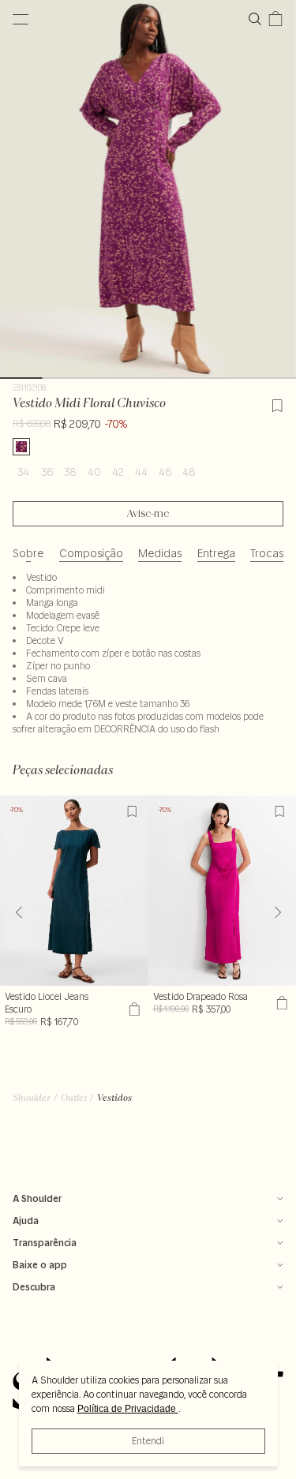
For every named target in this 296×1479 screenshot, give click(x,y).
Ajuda (26, 1220)
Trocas (266, 553)
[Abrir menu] (20, 19)
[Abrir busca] (258, 19)
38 (70, 472)
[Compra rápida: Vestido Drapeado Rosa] (279, 1003)
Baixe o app (40, 1265)
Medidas (160, 553)
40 (94, 472)
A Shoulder (37, 1198)
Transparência (45, 1243)
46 (165, 472)
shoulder (32, 1097)
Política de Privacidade (127, 1408)
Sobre (28, 553)
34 (23, 472)
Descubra (34, 1287)
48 (189, 472)
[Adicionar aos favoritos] (277, 403)
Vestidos (114, 1097)
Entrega (216, 553)
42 (118, 472)
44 (141, 472)
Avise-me (148, 514)
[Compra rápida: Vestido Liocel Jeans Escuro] (132, 1009)
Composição (91, 553)
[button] (277, 912)
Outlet (74, 1097)
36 (47, 472)
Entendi (148, 1441)
